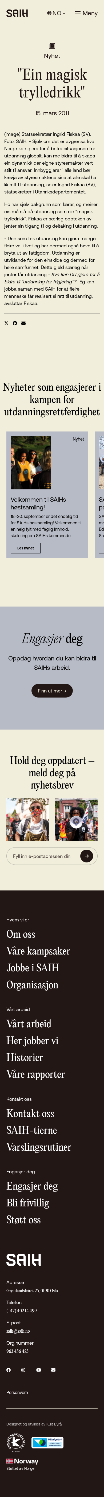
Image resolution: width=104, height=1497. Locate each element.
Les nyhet (25, 548)
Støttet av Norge (20, 1468)
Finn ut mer (52, 691)
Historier (24, 1058)
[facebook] (15, 323)
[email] (23, 323)
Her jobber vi (32, 1041)
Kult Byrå (54, 1424)
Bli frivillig (27, 1203)
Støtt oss (23, 1220)
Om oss (20, 935)
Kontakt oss (30, 1114)
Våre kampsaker (38, 951)
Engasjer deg (32, 1187)
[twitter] (6, 323)
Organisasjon (32, 985)
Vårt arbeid (28, 1024)
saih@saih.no (18, 1331)
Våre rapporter (35, 1075)
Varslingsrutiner (38, 1148)
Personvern (17, 1392)
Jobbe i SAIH (32, 968)
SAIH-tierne (31, 1131)
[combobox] (56, 13)
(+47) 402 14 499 (21, 1311)
